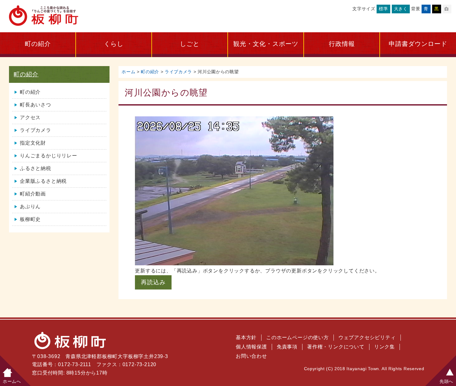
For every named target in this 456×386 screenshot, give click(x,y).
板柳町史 (30, 219)
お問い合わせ (251, 356)
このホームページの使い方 (297, 337)
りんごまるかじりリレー (48, 155)
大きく (401, 8)
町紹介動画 (33, 193)
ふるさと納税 (35, 168)
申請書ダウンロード (418, 43)
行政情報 (342, 43)
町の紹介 (38, 43)
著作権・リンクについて (335, 346)
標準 (383, 8)
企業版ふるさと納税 (43, 181)
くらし (113, 43)
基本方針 (246, 337)
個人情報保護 (251, 346)
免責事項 (287, 346)
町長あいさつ (35, 104)
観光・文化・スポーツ (265, 43)
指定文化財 (33, 143)
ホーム (128, 72)
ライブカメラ (178, 72)
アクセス (30, 117)
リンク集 (384, 346)
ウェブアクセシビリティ (367, 337)
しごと (189, 43)
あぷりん (30, 206)
